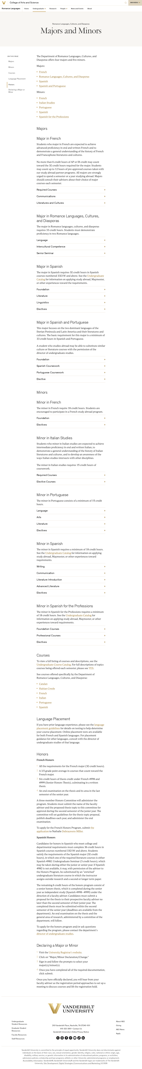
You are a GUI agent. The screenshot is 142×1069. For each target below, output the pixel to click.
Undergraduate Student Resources (19, 1023)
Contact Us (77, 1029)
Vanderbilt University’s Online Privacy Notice (71, 1032)
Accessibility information (33, 1061)
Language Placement (17, 79)
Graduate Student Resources (19, 1029)
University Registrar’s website (65, 952)
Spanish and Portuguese (52, 86)
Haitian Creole (47, 688)
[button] (135, 3)
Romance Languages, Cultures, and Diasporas (64, 76)
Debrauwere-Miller (72, 831)
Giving (118, 1026)
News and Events (77, 9)
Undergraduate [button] (38, 9)
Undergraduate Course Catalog (54, 664)
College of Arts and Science (24, 3)
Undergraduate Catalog (58, 553)
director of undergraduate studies (55, 933)
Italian (42, 697)
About (89, 9)
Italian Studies (47, 102)
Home (26, 9)
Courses (11, 73)
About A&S (120, 1022)
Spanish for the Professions (54, 116)
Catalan (43, 683)
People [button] (62, 9)
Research (52, 9)
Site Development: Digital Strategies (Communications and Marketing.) (72, 1064)
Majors (11, 62)
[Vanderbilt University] (4, 2)
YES (91, 668)
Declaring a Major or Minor (16, 91)
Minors (11, 67)
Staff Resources (18, 1039)
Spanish (43, 81)
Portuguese (45, 107)
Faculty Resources (19, 1035)
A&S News (120, 1030)
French (43, 71)
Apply (118, 1034)
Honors (11, 85)
